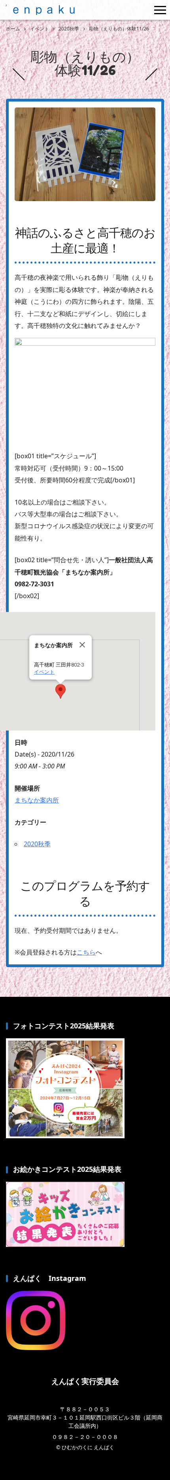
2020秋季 (37, 844)
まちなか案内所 (37, 800)
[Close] (82, 644)
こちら (86, 952)
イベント (44, 672)
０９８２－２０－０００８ (85, 1436)
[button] (60, 691)
